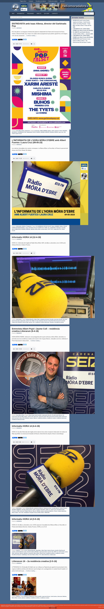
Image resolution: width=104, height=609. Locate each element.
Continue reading (31, 35)
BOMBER (57, 226)
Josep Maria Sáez (60, 509)
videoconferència (45, 554)
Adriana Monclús (30, 319)
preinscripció (44, 229)
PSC (34, 322)
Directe (39, 13)
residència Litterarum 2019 (18, 419)
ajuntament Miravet (38, 508)
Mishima (52, 132)
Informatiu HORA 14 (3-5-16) (26, 519)
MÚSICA (56, 132)
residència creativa (51, 418)
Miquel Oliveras (28, 511)
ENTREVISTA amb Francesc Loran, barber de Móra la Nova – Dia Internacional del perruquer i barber (82, 40)
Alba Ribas (38, 550)
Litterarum (35, 416)
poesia (23, 597)
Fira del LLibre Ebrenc (57, 415)
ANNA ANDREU (43, 130)
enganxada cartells (24, 320)
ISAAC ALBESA (36, 132)
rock (62, 132)
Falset (60, 130)
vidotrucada (52, 554)
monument (30, 553)
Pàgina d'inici (23, 1)
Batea (53, 226)
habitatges (58, 227)
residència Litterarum (61, 418)
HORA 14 (34, 320)
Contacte (31, 1)
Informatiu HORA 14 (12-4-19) (26, 237)
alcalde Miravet (55, 508)
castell (13, 551)
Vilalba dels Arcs (57, 229)
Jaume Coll (30, 416)
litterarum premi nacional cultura (54, 416)
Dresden (52, 319)
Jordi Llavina (61, 551)
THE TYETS (50, 229)
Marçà (13, 229)
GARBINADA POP (22, 132)
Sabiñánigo (24, 554)
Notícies (24, 226)
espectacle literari (43, 551)
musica (31, 418)
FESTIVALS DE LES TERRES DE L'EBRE (38, 227)
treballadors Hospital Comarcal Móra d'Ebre (34, 512)
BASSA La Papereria (29, 596)
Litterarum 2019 (42, 416)
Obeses (35, 418)
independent (29, 132)
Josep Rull (50, 320)
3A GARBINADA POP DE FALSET (43, 226)
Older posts (13, 602)
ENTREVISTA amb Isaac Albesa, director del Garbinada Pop (39, 24)
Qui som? (62, 1)
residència (27, 597)
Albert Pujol (36, 319)
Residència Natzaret (16, 554)
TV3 (40, 554)
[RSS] (87, 10)
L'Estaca (14, 511)
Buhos (49, 130)
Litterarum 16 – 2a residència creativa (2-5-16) (34, 561)
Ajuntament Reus (48, 508)
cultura (53, 130)
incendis (63, 227)
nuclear (30, 322)
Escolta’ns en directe (41, 1)
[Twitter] (92, 10)
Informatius (20, 13)
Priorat (55, 511)
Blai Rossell (62, 550)
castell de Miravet (19, 551)
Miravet (34, 511)
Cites (25, 551)
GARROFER (53, 227)
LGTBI (17, 511)
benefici (57, 550)
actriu (25, 550)
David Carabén (38, 415)
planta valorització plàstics (47, 511)
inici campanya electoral (42, 320)
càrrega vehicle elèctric (27, 509)
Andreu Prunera (63, 508)
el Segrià (38, 509)
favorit (49, 551)
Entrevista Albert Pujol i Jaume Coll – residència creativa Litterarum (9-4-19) (36, 330)
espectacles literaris (46, 415)
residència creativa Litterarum (42, 322)
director (57, 130)
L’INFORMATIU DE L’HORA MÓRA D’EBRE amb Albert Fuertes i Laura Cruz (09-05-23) (39, 141)
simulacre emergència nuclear (57, 322)
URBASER (47, 512)
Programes (30, 13)
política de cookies (36, 606)
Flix (49, 227)
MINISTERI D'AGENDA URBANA (22, 229)
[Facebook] (89, 10)
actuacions (36, 130)
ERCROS (36, 551)
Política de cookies (52, 1)
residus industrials (62, 511)
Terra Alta (21, 512)
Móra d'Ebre (38, 229)
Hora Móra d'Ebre (20, 130)
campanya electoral (44, 319)
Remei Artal (42, 553)
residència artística (42, 418)
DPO (34, 509)
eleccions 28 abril (58, 319)
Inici (13, 13)
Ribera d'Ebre (15, 512)
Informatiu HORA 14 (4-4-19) (26, 426)
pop (60, 132)
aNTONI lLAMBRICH (16, 509)
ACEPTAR (53, 607)
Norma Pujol (25, 322)
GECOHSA (42, 509)
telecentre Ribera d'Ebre (33, 554)
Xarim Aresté (18, 133)
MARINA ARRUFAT (45, 132)
